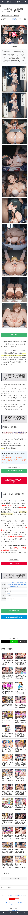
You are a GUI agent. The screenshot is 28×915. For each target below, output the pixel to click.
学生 (12, 586)
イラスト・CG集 (10, 582)
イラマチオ (21, 582)
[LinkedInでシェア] (14, 600)
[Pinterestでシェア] (8, 600)
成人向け (18, 584)
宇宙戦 (14, 19)
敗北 (21, 586)
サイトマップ (14, 905)
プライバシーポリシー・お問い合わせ (14, 902)
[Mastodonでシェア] (11, 592)
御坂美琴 (17, 15)
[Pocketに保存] (17, 596)
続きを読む (14, 334)
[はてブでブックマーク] (11, 596)
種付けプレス (16, 586)
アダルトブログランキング (14, 910)
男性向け (14, 584)
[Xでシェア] (5, 592)
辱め (15, 582)
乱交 (18, 582)
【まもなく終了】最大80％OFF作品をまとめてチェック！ (14, 481)
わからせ (23, 584)
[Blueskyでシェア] (17, 592)
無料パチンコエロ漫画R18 (16, 895)
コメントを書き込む (14, 878)
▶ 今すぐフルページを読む (14, 470)
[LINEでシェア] (23, 596)
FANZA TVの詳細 (14, 563)
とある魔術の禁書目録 (7, 15)
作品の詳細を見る (14, 610)
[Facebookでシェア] (5, 596)
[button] (22, 641)
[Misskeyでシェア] (23, 592)
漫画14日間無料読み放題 (15, 617)
